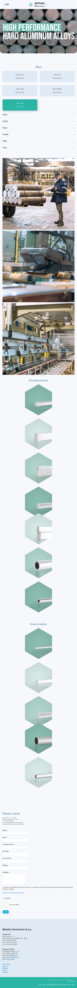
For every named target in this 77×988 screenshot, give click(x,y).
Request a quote (38, 599)
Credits (72, 984)
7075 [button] (5, 148)
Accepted (7, 898)
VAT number (7, 858)
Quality (5, 970)
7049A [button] (5, 134)
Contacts (5, 972)
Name (5, 830)
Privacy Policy (42, 984)
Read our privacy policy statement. (13, 893)
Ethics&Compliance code (64, 984)
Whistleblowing (53, 984)
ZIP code (6, 851)
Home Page (6, 964)
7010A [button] (5, 121)
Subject (5, 865)
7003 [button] (5, 115)
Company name (8, 844)
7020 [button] (5, 128)
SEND (6, 912)
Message (6, 872)
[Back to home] (38, 4)
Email (5, 837)
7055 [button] (5, 141)
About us (5, 966)
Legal (47, 984)
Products (5, 968)
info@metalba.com (13, 957)
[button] (6, 4)
